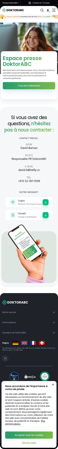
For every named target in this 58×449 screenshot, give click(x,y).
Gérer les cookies (29, 442)
